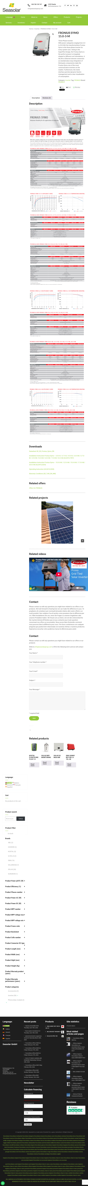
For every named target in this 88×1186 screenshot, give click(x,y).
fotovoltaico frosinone (13, 1147)
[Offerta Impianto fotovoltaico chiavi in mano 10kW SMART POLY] (70, 1076)
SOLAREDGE (13, 865)
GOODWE (12, 847)
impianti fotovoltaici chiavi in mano (35, 1158)
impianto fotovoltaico (8, 1158)
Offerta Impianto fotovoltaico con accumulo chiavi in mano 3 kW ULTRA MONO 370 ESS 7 (78, 1047)
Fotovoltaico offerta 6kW (31, 1070)
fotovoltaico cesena (28, 1140)
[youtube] (77, 5)
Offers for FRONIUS (35, 488)
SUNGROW (13, 874)
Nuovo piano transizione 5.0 (32, 1031)
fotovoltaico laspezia (62, 1145)
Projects (79, 17)
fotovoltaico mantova (9, 1138)
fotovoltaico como (50, 1136)
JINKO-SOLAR (65, 1179)
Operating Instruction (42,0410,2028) (41, 469)
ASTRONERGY (20, 1179)
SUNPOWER (53, 1181)
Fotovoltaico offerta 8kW (31, 1075)
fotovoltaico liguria (30, 1145)
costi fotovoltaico (9, 1164)
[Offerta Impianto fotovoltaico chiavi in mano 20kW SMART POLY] (70, 1054)
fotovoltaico (6, 1136)
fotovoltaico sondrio (62, 1138)
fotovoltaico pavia (52, 1138)
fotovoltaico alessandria (28, 1142)
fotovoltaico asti (39, 1142)
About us (34, 17)
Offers (55, 17)
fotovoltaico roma (24, 1147)
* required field (34, 713)
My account (57, 23)
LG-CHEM (79, 1179)
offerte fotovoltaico (23, 1166)
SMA (11, 860)
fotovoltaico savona (73, 1145)
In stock (10, 833)
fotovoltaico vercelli (8, 1145)
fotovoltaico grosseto (67, 1147)
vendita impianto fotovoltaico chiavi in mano (69, 1175)
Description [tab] (36, 98)
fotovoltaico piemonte (16, 1142)
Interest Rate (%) (28, 1110)
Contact (44, 23)
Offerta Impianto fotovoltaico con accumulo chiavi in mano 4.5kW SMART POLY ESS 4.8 (78, 1064)
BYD (25, 1179)
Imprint (33, 23)
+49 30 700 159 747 (8, 1072)
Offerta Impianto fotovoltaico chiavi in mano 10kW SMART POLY (78, 1078)
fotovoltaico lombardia (16, 1136)
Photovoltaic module (16, 1000)
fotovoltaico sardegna (44, 1154)
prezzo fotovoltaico (24, 1173)
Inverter (36, 29)
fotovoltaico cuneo (59, 1142)
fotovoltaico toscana (34, 1147)
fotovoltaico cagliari (55, 1154)
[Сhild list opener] (17, 995)
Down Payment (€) (29, 1103)
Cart (68, 23)
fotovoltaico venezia (66, 1151)
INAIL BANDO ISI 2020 (79, 1071)
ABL (10, 842)
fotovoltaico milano (20, 1138)
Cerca (21, 819)
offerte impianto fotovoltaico (73, 1166)
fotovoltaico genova (40, 1145)
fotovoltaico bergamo (28, 1136)
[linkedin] (71, 5)
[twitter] (68, 5)
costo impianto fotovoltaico (67, 1164)
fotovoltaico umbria (72, 1149)
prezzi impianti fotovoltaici (70, 1170)
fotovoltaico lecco (71, 1136)
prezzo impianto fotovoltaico (37, 1173)
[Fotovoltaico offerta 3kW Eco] (70, 1038)
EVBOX (28, 1179)
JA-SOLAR (58, 1179)
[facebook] (65, 5)
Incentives (21, 23)
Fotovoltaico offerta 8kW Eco (33, 1053)
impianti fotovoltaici (20, 1158)
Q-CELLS (12, 856)
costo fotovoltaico (55, 1164)
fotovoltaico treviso (56, 1151)
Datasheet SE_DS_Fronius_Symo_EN (41, 451)
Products (67, 17)
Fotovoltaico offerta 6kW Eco (33, 1048)
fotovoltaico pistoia (42, 1149)
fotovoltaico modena (50, 1140)
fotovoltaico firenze (56, 1147)
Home (23, 17)
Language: (9, 17)
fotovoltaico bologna (17, 1140)
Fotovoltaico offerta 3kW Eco (33, 1043)
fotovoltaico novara (69, 1142)
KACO (70, 1179)
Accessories (13, 991)
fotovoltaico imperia (51, 1145)
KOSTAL (12, 851)
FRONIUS (77, 80)
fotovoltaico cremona (60, 1136)
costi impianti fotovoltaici (21, 1164)
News (45, 17)
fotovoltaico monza (30, 1138)
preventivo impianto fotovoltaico (18, 1170)
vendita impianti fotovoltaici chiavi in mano (29, 1175)
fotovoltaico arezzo (45, 1147)
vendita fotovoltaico (73, 1173)
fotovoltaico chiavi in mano (71, 1158)
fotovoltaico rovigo (45, 1151)
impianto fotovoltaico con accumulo (57, 1160)
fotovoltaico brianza (41, 1138)
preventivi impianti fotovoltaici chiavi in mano (65, 1168)
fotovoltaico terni (14, 1151)
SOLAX (12, 869)
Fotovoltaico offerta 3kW (31, 1065)
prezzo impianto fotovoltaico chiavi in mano (56, 1173)
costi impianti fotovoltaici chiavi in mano (39, 1164)
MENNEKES (15, 1181)
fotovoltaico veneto (24, 1151)
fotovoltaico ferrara (39, 1140)
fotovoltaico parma (61, 1140)
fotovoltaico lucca (8, 1149)
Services (9, 23)
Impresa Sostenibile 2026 (32, 1026)
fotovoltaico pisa (32, 1149)
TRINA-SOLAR (60, 1181)
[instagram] (74, 5)
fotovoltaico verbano (18, 1145)
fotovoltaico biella (49, 1142)
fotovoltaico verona (77, 1151)
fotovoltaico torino (80, 1142)
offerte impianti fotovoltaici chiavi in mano (54, 1166)
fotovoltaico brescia (39, 1136)
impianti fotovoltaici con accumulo (38, 1160)
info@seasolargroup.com (43, 647)
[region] (57, 522)
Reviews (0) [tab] (47, 98)
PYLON (21, 1181)
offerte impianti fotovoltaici (35, 1166)
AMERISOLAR (12, 1179)
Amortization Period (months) (32, 1117)
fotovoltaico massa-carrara (20, 1149)
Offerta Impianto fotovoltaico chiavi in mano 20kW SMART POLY (78, 1055)
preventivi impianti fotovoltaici (45, 1168)
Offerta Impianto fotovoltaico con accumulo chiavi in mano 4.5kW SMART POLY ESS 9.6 (78, 1087)
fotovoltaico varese (73, 1138)
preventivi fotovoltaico (31, 1168)
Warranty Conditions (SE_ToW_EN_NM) (42, 474)
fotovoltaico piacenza (72, 1140)
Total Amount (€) (28, 1093)
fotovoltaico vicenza (32, 1154)
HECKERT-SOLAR (45, 1179)
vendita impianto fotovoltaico (49, 1175)
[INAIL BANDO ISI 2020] (70, 1071)
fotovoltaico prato (52, 1149)
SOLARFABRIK (41, 1181)
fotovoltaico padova (34, 1151)
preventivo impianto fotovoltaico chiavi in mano (40, 1170)
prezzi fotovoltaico (58, 1170)
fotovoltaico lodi (80, 1136)
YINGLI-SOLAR (72, 1181)
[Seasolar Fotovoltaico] (12, 1)
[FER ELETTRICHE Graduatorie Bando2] (70, 1094)
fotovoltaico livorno (78, 1147)
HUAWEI (52, 1179)
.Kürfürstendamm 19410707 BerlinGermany (8, 1069)
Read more (32, 765)
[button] (53, 34)
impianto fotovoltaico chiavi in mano (54, 1158)
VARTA (66, 1181)
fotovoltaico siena (62, 1149)
